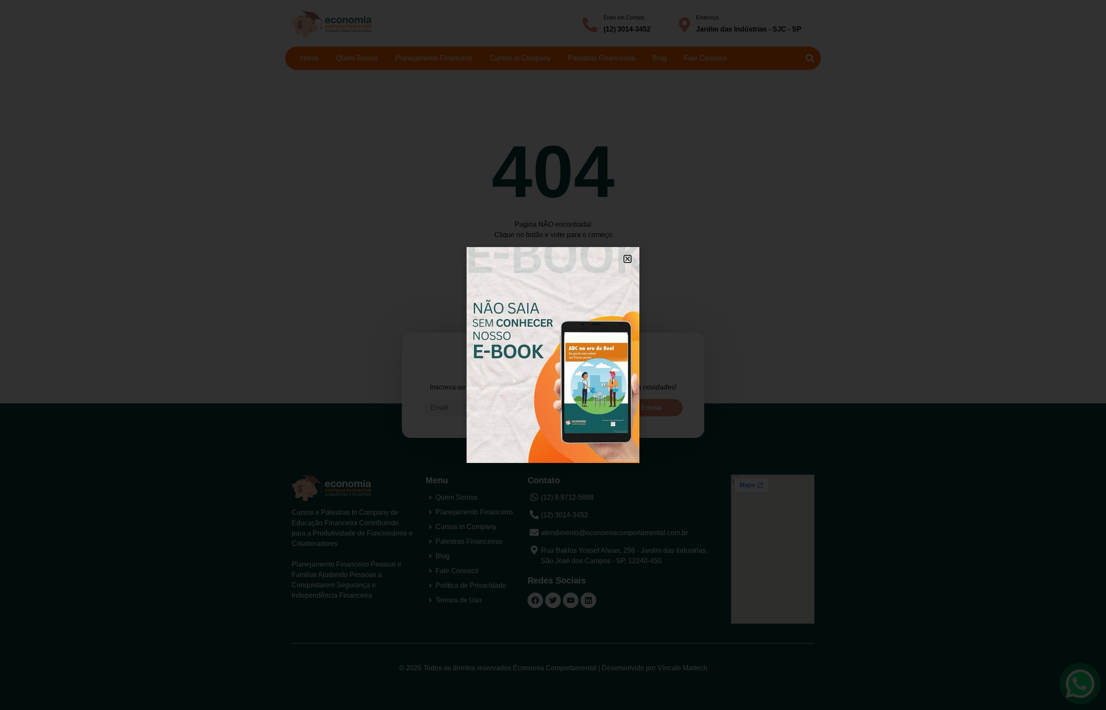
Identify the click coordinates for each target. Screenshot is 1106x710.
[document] (553, 355)
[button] (627, 259)
